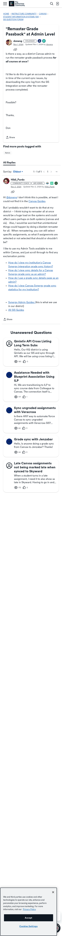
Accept (28, 917)
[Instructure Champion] (47, 183)
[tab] (9, 162)
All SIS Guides (16, 309)
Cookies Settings (28, 926)
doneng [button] (17, 41)
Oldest (17, 172)
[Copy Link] (15, 49)
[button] (9, 42)
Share (10, 137)
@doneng (11, 197)
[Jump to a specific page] (56, 171)
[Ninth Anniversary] (39, 41)
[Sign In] (57, 3)
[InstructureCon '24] (56, 183)
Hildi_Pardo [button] (17, 179)
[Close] (53, 892)
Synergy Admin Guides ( (22, 302)
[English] (17, 4)
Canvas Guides (36, 201)
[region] (28, 911)
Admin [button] (7, 153)
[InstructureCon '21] (52, 183)
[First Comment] (44, 41)
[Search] (52, 3)
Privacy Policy (29, 909)
